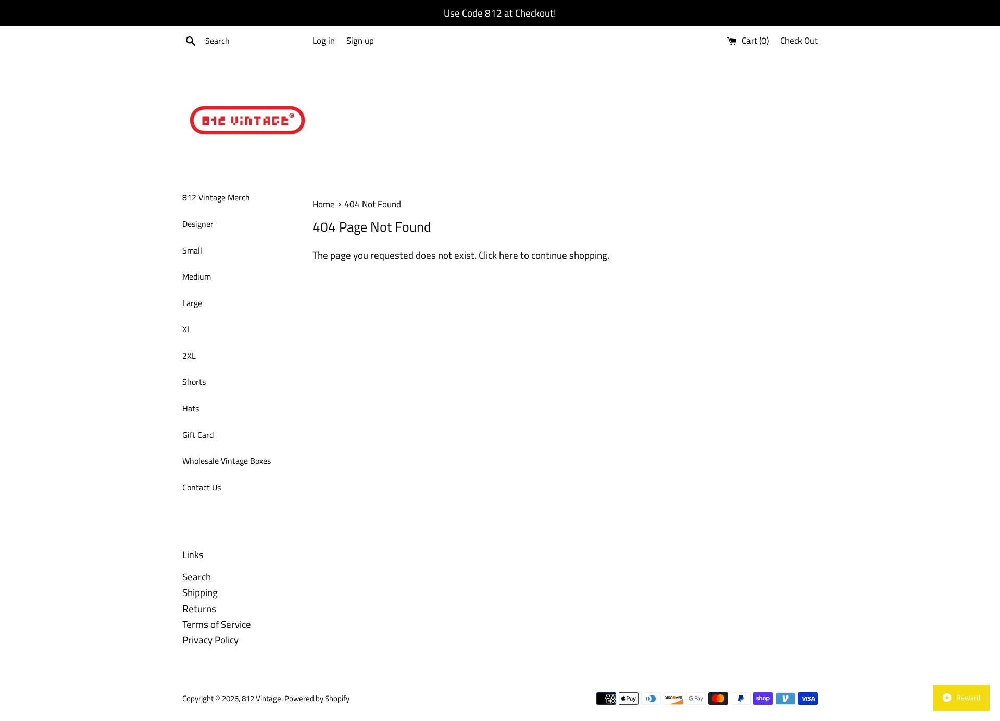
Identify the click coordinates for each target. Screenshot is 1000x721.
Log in (323, 40)
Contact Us (201, 487)
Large (192, 303)
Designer (198, 224)
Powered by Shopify (316, 698)
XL (186, 329)
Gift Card (198, 434)
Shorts (194, 381)
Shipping (200, 592)
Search (196, 576)
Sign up (360, 40)
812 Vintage (261, 698)
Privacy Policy (210, 639)
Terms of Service (216, 623)
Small (192, 250)
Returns (199, 608)
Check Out (799, 40)
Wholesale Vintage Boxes (226, 460)
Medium (196, 276)
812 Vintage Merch (216, 197)
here (508, 254)
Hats (190, 408)
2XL (189, 355)
